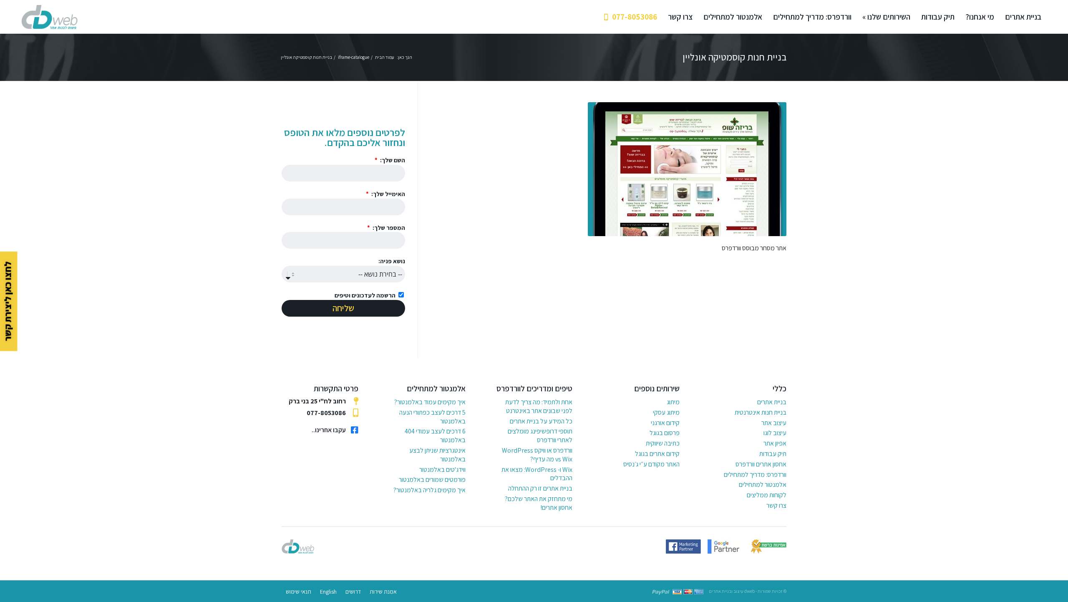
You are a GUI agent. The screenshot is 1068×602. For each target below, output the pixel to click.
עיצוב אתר (773, 422)
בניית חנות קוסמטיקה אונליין (734, 57)
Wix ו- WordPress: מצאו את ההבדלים (536, 474)
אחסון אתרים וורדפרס (761, 464)
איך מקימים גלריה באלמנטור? (429, 490)
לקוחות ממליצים (766, 495)
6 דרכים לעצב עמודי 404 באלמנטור (435, 435)
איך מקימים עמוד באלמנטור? (430, 402)
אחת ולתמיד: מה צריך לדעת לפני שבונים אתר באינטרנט (538, 406)
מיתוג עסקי (666, 412)
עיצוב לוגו (774, 432)
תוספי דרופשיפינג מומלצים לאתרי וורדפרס (540, 435)
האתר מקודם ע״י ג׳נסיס (651, 464)
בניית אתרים (771, 402)
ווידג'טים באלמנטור (442, 469)
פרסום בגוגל (665, 432)
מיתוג (673, 402)
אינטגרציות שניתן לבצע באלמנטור (437, 454)
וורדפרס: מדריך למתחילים (755, 474)
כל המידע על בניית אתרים (541, 421)
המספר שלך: (388, 228)
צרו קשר (776, 505)
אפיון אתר (774, 443)
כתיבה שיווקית (663, 443)
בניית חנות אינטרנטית (760, 412)
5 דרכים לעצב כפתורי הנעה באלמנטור (432, 417)
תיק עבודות (772, 453)
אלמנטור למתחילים (762, 484)
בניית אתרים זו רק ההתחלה (540, 488)
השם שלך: (392, 160)
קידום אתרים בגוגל (657, 453)
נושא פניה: (391, 261)
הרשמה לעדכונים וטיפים (365, 295)
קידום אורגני (665, 422)
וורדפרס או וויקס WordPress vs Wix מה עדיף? (537, 454)
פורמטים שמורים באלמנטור (432, 479)
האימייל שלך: (387, 194)
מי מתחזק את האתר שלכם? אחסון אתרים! (538, 503)
